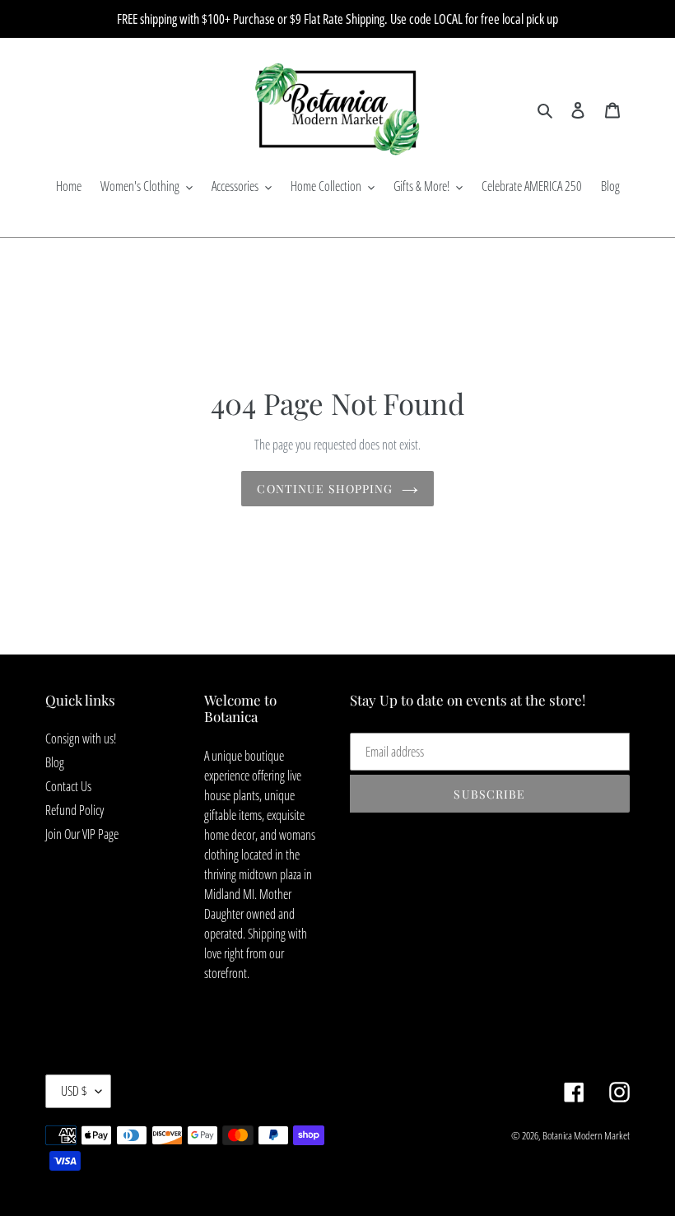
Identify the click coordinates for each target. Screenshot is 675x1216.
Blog (54, 762)
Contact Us (68, 786)
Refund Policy (74, 810)
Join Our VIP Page (82, 834)
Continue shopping (325, 488)
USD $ (74, 1091)
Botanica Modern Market (586, 1135)
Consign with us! (80, 738)
